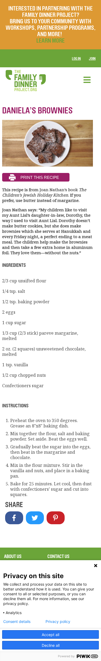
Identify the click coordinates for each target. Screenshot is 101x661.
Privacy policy (58, 621)
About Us (13, 556)
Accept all (50, 634)
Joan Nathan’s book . (44, 192)
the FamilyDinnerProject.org (25, 80)
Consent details (16, 621)
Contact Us (58, 556)
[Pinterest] (56, 517)
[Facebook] (14, 517)
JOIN (92, 58)
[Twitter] (35, 517)
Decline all (51, 645)
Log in (76, 58)
